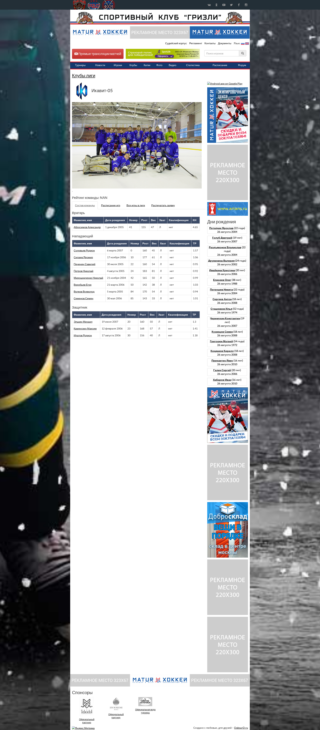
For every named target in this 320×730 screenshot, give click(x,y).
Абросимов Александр (87, 227)
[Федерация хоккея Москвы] (108, 4)
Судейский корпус (176, 43)
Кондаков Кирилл (222, 350)
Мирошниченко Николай (88, 277)
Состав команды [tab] (85, 205)
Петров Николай (83, 271)
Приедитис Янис (222, 360)
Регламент (196, 43)
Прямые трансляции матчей (99, 54)
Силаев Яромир (83, 257)
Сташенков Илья (221, 308)
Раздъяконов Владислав (225, 247)
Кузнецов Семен (222, 331)
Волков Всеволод (84, 291)
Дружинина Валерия (221, 260)
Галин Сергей (222, 370)
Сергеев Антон (222, 299)
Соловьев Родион (84, 250)
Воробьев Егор (82, 284)
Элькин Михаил (83, 321)
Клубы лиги (83, 75)
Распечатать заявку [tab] (163, 205)
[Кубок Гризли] (160, 17)
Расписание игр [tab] (110, 205)
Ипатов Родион (83, 335)
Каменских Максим (85, 328)
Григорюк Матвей (221, 341)
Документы (225, 43)
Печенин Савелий (84, 264)
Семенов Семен (83, 298)
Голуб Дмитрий (222, 237)
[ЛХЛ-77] (163, 53)
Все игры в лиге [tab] (135, 205)
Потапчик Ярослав (221, 228)
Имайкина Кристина (222, 270)
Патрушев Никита (221, 289)
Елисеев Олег (222, 279)
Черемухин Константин (225, 318)
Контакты (210, 43)
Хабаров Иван (222, 379)
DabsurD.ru (241, 727)
